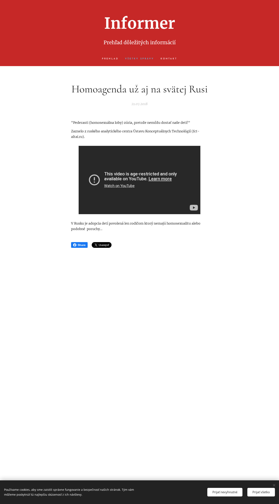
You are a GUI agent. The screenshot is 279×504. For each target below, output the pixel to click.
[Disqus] (139, 307)
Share (82, 245)
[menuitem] (112, 59)
